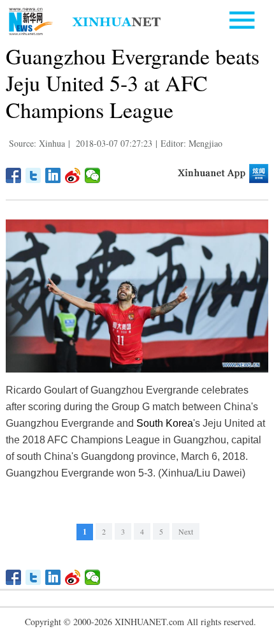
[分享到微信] (93, 175)
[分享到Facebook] (14, 175)
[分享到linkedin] (53, 175)
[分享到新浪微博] (73, 175)
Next (185, 531)
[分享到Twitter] (33, 175)
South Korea (164, 423)
